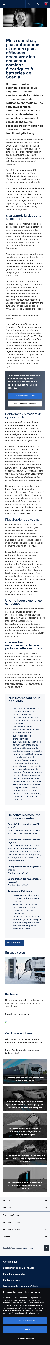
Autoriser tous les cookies (25, 1321)
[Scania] (46, 4)
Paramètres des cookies (25, 1338)
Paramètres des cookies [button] (25, 396)
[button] (25, 1200)
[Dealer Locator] (38, 4)
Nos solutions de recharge (17, 1014)
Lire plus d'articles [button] (14, 943)
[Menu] (4, 4)
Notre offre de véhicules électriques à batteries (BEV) (22, 1051)
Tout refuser (25, 1330)
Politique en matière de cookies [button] (25, 404)
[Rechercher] (30, 4)
